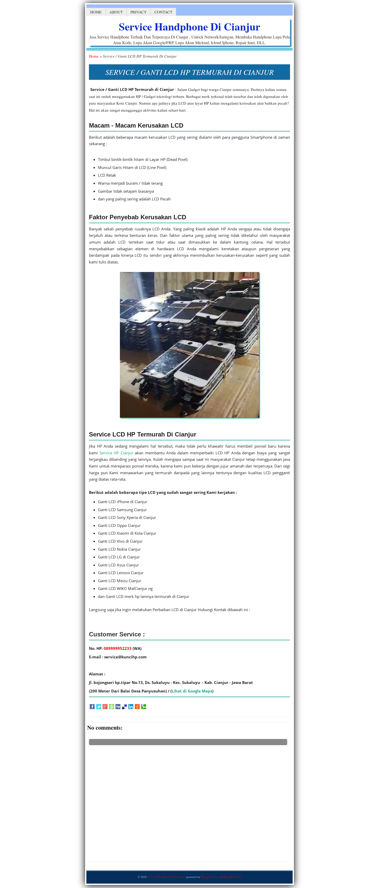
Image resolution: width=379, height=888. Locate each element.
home (96, 11)
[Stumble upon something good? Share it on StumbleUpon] (111, 706)
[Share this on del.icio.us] (124, 706)
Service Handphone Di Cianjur (189, 26)
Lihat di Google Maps (192, 691)
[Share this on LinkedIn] (130, 706)
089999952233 (118, 648)
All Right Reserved (230, 877)
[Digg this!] (118, 706)
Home (94, 56)
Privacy (138, 11)
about (116, 11)
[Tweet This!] (98, 706)
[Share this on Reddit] (137, 706)
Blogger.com (208, 877)
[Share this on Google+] (105, 706)
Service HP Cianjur (116, 452)
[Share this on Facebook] (92, 706)
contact (163, 11)
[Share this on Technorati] (143, 706)
